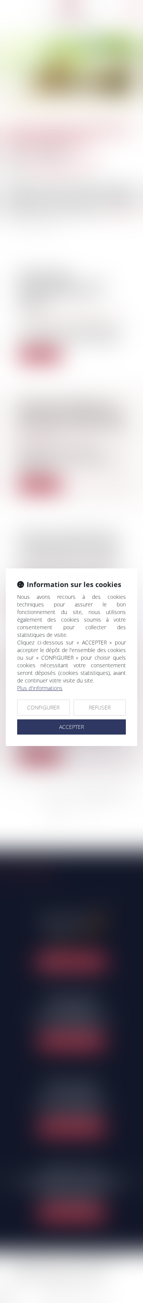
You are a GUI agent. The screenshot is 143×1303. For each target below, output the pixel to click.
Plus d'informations (40, 688)
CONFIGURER (43, 707)
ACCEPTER (71, 726)
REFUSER (100, 707)
